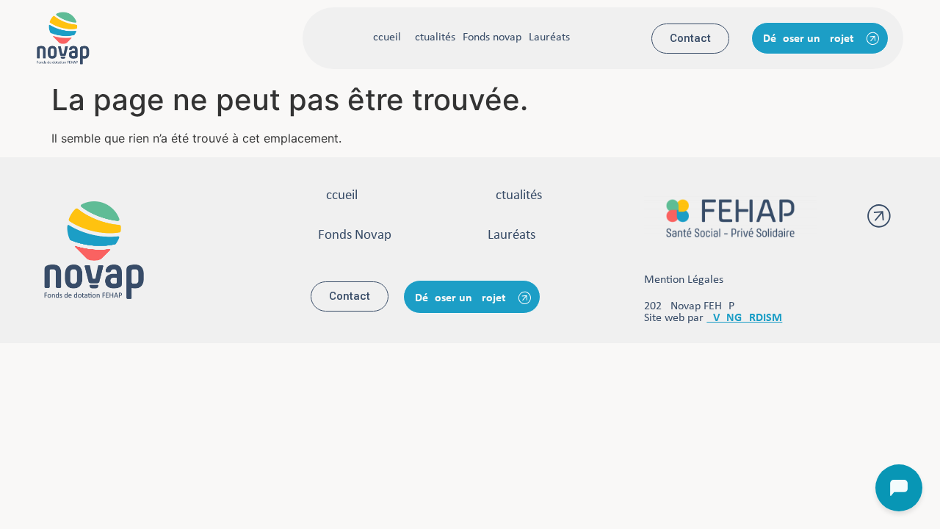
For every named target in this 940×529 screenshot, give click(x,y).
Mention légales (683, 280)
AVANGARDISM (744, 318)
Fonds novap (492, 37)
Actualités (431, 37)
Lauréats (549, 37)
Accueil (383, 37)
